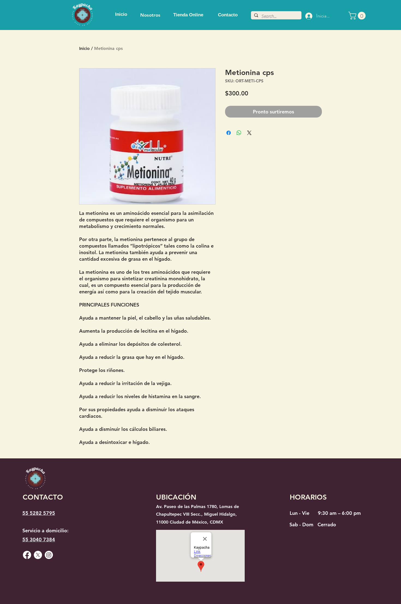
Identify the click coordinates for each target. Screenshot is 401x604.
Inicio (84, 48)
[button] (357, 16)
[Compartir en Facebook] (228, 133)
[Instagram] (49, 555)
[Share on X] (249, 133)
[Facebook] (27, 555)
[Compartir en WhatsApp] (239, 133)
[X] (38, 555)
